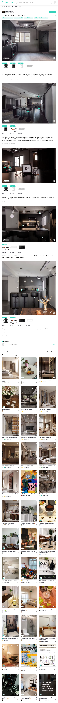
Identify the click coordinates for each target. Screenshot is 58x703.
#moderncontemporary (7, 332)
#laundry (16, 79)
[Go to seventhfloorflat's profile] (3, 12)
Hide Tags (7, 58)
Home (3, 6)
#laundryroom (5, 79)
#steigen (11, 79)
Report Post (53, 335)
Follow (52, 12)
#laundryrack (5, 143)
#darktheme (12, 143)
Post (54, 344)
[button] (34, 2)
